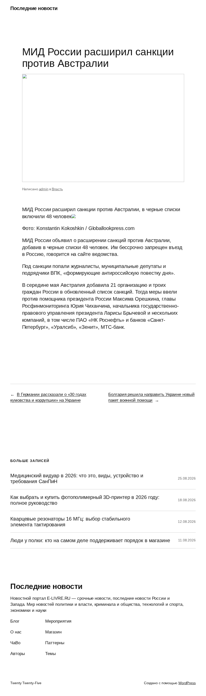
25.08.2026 (187, 478)
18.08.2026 (187, 500)
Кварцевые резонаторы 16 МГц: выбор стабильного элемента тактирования (70, 521)
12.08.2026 (187, 522)
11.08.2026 (187, 540)
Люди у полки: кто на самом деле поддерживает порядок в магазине (90, 540)
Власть (57, 189)
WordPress (187, 683)
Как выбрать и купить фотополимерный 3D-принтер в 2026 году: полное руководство (85, 499)
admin (44, 189)
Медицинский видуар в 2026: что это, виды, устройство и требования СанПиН (76, 478)
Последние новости (34, 8)
